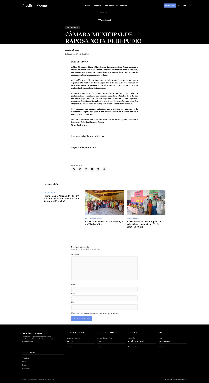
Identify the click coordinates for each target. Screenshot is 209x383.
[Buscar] (179, 5)
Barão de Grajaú (133, 347)
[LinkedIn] (98, 169)
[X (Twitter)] (79, 169)
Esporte (97, 5)
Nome (73, 284)
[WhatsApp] (85, 169)
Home (87, 5)
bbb (160, 338)
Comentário (75, 254)
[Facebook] (73, 169)
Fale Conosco (169, 5)
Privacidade (26, 368)
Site (72, 302)
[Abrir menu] (184, 5)
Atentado (131, 338)
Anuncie (184, 379)
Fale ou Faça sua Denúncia (116, 5)
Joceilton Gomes (72, 49)
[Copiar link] (104, 169)
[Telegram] (92, 169)
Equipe (24, 361)
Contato (24, 365)
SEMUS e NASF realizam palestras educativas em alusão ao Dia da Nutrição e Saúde (145, 224)
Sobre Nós (25, 358)
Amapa (69, 347)
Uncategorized (72, 27)
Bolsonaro (162, 347)
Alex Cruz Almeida (73, 338)
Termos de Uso (177, 379)
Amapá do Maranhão (104, 338)
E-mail (73, 293)
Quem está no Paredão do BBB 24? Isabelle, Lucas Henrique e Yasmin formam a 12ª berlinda (61, 198)
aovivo (99, 347)
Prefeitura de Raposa (93, 218)
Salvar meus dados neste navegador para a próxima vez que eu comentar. (95, 313)
